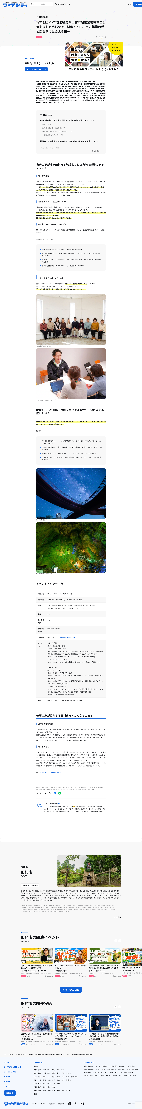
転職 (85, 1069)
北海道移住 (87, 1072)
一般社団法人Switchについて (52, 135)
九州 (35, 1090)
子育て (98, 1069)
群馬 (53, 1073)
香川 (44, 1087)
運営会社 (61, 1104)
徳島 (39, 1087)
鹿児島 (68, 1090)
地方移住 (114, 1066)
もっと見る (117, 917)
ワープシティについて (12, 1067)
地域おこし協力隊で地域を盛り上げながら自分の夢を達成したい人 (69, 141)
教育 (129, 1075)
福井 (53, 1076)
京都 (49, 1080)
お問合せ (7, 1081)
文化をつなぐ (117, 1075)
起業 (125, 1072)
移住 (85, 1066)
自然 (95, 1075)
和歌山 (68, 1080)
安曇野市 (131, 1072)
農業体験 (134, 1069)
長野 (62, 1076)
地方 (123, 1069)
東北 (35, 1070)
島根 (44, 1083)
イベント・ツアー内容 (49, 148)
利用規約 (52, 1104)
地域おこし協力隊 (94, 1066)
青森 (39, 1070)
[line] (59, 793)
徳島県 (86, 1075)
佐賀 (44, 1090)
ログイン (128, 4)
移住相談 (91, 1069)
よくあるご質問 (10, 1072)
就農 (128, 1069)
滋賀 (44, 1080)
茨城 (44, 1073)
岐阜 (67, 1076)
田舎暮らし (106, 1066)
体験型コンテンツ (105, 1075)
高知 (53, 1087)
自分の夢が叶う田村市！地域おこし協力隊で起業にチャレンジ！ (68, 120)
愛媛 (49, 1087)
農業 (103, 1069)
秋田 (49, 1070)
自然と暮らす (111, 1069)
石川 (49, 1076)
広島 (53, 1083)
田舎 (111, 1072)
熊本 (53, 1090)
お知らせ (7, 1076)
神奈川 (68, 1073)
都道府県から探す (64, 4)
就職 (125, 1075)
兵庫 (58, 1080)
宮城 (53, 1070)
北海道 (36, 1066)
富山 (44, 1076)
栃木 (49, 1073)
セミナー (96, 1072)
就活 (91, 1075)
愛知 (76, 1076)
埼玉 (39, 1073)
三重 (39, 1080)
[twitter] (50, 793)
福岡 (39, 1090)
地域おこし (123, 1066)
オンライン (104, 1072)
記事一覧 (11, 1054)
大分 (58, 1090)
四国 (35, 1087)
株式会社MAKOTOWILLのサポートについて (57, 131)
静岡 (72, 1076)
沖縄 (35, 1094)
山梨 (58, 1076)
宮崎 (62, 1090)
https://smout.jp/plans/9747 (50, 772)
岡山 (49, 1083)
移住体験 (131, 1066)
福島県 (18, 1054)
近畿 (35, 1080)
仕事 (119, 1069)
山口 (58, 1083)
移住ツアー (118, 1072)
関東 (35, 1073)
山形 (58, 1070)
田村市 (24, 1054)
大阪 (53, 1080)
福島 (62, 1070)
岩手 (44, 1070)
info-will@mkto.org (67, 637)
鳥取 (39, 1083)
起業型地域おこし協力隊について (54, 128)
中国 (35, 1083)
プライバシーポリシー (39, 1104)
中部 (35, 1076)
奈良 (62, 1080)
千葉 (62, 1073)
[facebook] (55, 793)
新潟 (39, 1076)
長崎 (49, 1090)
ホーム (6, 1062)
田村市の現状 (47, 124)
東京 (58, 1073)
